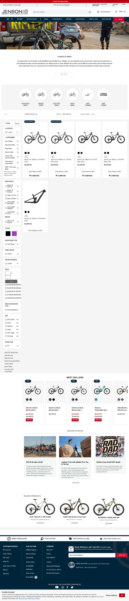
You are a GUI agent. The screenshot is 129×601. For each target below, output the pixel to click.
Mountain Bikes (11, 145)
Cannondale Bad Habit (12, 202)
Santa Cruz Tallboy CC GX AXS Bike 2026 (61, 161)
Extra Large (12, 333)
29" (12, 346)
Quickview (40, 523)
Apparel (69, 19)
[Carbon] (26, 153)
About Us (49, 550)
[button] (12, 129)
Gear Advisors (51, 557)
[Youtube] (57, 588)
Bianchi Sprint (12, 198)
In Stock (9, 132)
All (12, 19)
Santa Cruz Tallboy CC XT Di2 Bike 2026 (87, 161)
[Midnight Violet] (29, 153)
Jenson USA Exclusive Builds (11, 157)
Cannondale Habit (12, 212)
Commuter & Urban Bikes (11, 162)
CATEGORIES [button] (10, 137)
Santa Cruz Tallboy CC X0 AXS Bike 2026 (114, 161)
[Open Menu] (30, 12)
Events (49, 554)
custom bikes (9, 364)
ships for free (9, 358)
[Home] (15, 12)
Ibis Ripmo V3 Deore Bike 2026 (108, 517)
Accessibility (29, 577)
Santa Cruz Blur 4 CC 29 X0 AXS (74, 517)
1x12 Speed (12, 244)
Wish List (6, 561)
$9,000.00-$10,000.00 (13, 298)
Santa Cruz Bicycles (12, 221)
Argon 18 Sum (12, 195)
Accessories (80, 19)
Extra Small (12, 319)
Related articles (30, 114)
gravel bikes (8, 366)
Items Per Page (85, 114)
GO (11, 281)
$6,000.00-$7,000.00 (13, 291)
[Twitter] (72, 588)
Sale (120, 19)
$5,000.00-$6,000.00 (13, 288)
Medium (12, 326)
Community (29, 557)
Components (57, 19)
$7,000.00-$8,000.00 (13, 295)
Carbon (12, 263)
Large (12, 329)
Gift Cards (6, 557)
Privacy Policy (35, 598)
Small (12, 323)
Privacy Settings (111, 595)
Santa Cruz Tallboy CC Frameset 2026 (34, 220)
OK (122, 595)
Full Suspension (12, 310)
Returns (5, 570)
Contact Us (115, 5)
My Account (7, 550)
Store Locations (31, 554)
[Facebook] (68, 588)
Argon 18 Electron (12, 186)
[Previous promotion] (37, 5)
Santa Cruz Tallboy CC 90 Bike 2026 (34, 161)
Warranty (6, 574)
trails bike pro (9, 355)
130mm (12, 254)
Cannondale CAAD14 (12, 207)
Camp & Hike (93, 19)
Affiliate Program (31, 550)
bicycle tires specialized (12, 361)
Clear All (17, 123)
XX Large (12, 336)
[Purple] (14, 233)
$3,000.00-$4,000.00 (13, 285)
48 (92, 114)
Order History (7, 554)
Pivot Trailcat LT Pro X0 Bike (40, 517)
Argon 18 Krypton (12, 191)
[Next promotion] (86, 5)
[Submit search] (89, 12)
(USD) (123, 5)
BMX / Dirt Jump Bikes (11, 168)
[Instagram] (63, 588)
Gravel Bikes (11, 141)
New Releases (32, 19)
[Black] (8, 233)
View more (75, 482)
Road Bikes (11, 148)
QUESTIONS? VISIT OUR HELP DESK (99, 5)
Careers (49, 562)
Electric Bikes (11, 152)
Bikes (46, 19)
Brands (20, 19)
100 (95, 114)
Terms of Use (23, 598)
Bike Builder (106, 19)
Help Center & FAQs (9, 566)
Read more (63, 74)
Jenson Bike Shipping (53, 566)
